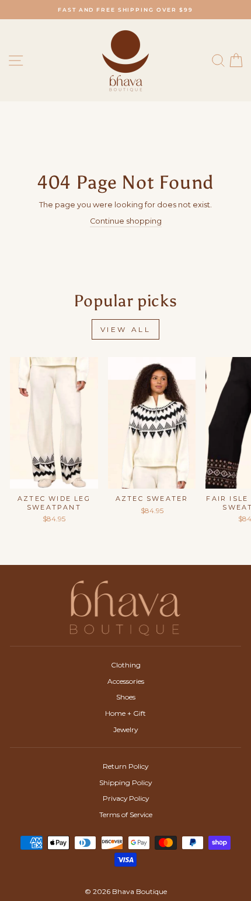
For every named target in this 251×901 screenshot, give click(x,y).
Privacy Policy (126, 798)
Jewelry (125, 729)
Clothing (126, 664)
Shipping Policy (125, 782)
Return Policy (125, 766)
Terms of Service (125, 814)
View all (125, 329)
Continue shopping (126, 221)
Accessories (125, 681)
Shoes (125, 696)
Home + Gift (125, 713)
